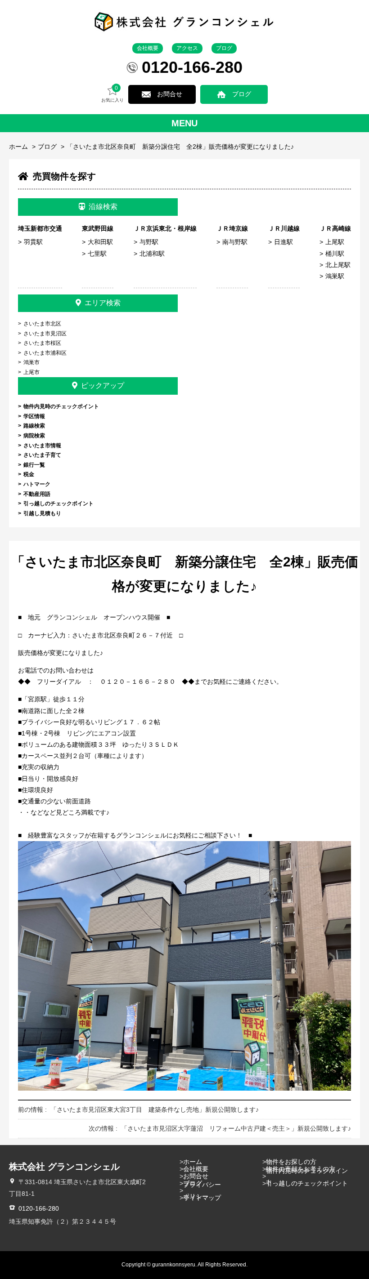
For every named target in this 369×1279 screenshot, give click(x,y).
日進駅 (283, 241)
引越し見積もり (42, 513)
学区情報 (34, 416)
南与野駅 (235, 241)
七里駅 (97, 253)
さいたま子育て (42, 455)
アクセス (187, 48)
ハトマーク (36, 484)
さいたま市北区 (42, 324)
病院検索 (34, 435)
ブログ (224, 48)
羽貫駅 (33, 241)
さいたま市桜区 (42, 343)
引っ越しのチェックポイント (58, 503)
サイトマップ (202, 1197)
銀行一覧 (34, 465)
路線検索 (34, 426)
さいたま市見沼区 (45, 333)
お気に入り (112, 94)
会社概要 (147, 48)
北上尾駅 (338, 264)
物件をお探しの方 (291, 1161)
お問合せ (169, 94)
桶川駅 (334, 253)
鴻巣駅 (334, 276)
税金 (28, 474)
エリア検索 (103, 303)
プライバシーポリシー (202, 1190)
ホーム (18, 146)
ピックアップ (102, 385)
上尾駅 (334, 241)
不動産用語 (36, 494)
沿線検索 (103, 206)
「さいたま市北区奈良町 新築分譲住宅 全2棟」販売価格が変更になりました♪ (180, 146)
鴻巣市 (31, 362)
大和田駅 (100, 241)
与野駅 (149, 241)
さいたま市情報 (42, 445)
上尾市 (31, 372)
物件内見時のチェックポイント (61, 406)
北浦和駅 (152, 253)
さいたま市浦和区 (45, 353)
